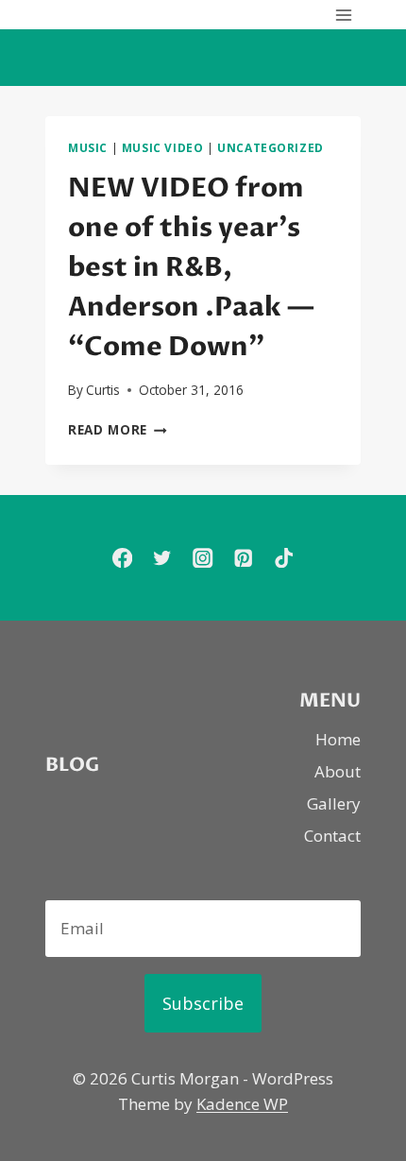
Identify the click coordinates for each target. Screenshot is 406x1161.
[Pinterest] (243, 558)
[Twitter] (163, 558)
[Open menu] (343, 14)
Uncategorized (270, 147)
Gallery (334, 803)
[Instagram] (203, 558)
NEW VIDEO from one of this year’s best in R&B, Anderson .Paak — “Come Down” (191, 267)
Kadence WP (242, 1104)
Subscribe (203, 1003)
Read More (117, 429)
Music (88, 147)
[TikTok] (283, 558)
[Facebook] (122, 558)
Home (338, 739)
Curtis (103, 390)
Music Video (163, 147)
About (337, 771)
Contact (332, 835)
